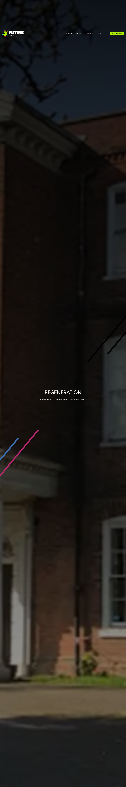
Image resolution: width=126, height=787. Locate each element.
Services (68, 33)
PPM (106, 33)
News (99, 33)
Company (78, 33)
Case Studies (90, 33)
